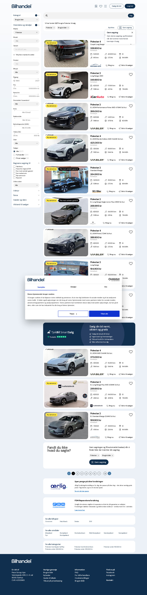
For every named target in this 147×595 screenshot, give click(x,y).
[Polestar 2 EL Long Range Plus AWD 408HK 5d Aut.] (89, 394)
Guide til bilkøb (49, 578)
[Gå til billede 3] (66, 64)
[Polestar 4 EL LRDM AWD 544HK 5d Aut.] (89, 362)
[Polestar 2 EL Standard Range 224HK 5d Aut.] (89, 425)
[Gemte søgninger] (96, 6)
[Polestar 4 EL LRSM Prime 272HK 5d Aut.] (89, 242)
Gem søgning (127, 28)
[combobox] (26, 19)
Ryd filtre (111, 28)
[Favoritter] (100, 6)
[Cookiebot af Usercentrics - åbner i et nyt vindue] (110, 279)
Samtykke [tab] (41, 287)
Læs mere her (80, 510)
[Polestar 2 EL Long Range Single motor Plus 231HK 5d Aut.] (89, 211)
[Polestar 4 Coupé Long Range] (89, 53)
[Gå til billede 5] (68, 64)
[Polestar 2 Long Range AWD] (89, 85)
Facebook (110, 572)
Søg (131, 16)
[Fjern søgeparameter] (68, 28)
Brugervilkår (80, 581)
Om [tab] (105, 287)
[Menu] (105, 6)
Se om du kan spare (82, 491)
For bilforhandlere (82, 575)
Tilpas (72, 314)
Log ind (130, 6)
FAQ (76, 572)
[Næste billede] (85, 54)
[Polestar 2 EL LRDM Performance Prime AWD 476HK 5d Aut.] (89, 116)
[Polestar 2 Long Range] (89, 274)
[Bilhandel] (22, 6)
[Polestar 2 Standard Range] (89, 179)
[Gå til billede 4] (67, 64)
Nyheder (46, 575)
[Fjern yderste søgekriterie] (54, 28)
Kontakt (109, 580)
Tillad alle (104, 314)
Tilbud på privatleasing (52, 581)
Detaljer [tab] (74, 287)
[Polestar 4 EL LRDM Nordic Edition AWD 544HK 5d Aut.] (89, 148)
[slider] (14, 78)
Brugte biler (48, 572)
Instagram (110, 575)
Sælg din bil (116, 6)
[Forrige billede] (47, 54)
